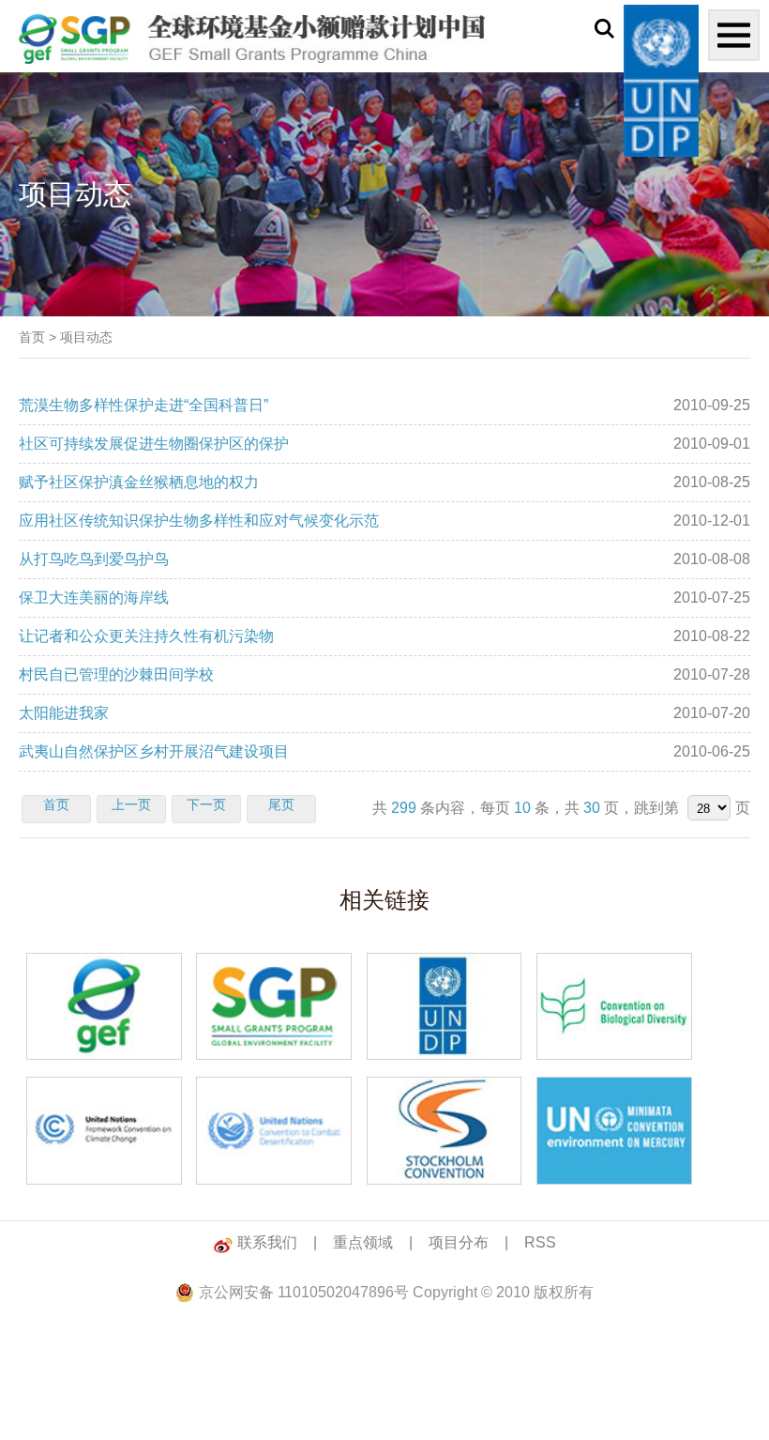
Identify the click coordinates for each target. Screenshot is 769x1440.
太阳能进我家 (64, 713)
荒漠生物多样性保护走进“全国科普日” (143, 405)
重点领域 (363, 1242)
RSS (540, 1242)
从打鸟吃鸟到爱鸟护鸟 (94, 559)
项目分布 (459, 1242)
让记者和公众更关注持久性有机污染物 (146, 636)
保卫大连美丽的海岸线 (94, 597)
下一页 (206, 804)
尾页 (281, 804)
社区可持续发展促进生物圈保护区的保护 (154, 444)
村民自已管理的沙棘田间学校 (116, 674)
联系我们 (267, 1242)
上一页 (131, 804)
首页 (32, 337)
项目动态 (86, 337)
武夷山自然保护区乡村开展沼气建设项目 (154, 751)
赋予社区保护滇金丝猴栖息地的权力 (139, 482)
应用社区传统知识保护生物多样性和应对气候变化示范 (199, 521)
